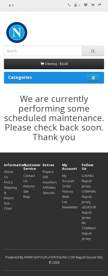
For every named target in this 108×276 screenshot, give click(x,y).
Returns (29, 186)
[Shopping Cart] (92, 5)
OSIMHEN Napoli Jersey (89, 196)
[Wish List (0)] (86, 5)
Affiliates (49, 187)
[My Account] (77, 5)
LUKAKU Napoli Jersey (88, 181)
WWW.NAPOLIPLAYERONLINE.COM (49, 257)
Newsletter (70, 207)
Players (48, 172)
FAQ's (8, 182)
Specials (49, 193)
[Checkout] (99, 5)
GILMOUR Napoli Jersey (89, 212)
